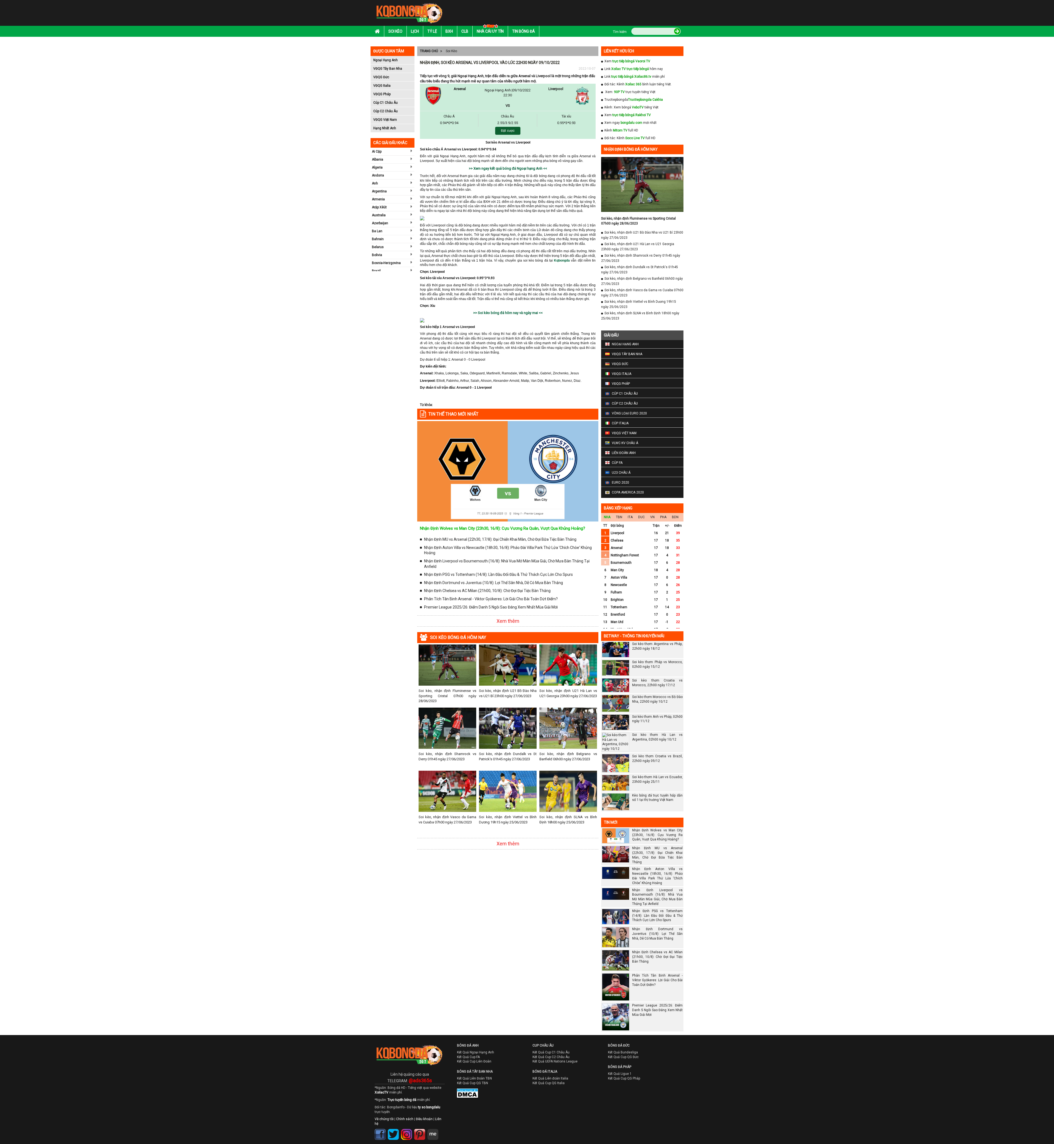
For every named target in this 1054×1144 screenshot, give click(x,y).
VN (652, 517)
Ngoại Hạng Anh (385, 60)
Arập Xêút (379, 207)
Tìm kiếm (620, 32)
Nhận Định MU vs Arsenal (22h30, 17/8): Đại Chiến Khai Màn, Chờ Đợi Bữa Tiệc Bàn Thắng (500, 539)
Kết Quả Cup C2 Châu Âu (551, 1057)
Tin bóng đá (523, 31)
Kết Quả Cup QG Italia (548, 1083)
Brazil (376, 271)
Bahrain (378, 239)
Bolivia (377, 255)
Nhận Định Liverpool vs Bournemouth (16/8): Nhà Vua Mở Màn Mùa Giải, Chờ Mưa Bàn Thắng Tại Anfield (507, 564)
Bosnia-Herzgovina (386, 263)
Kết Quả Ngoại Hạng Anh (475, 1052)
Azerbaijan (380, 223)
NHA (607, 517)
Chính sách (404, 1119)
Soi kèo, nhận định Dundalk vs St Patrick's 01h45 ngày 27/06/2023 (508, 756)
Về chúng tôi (384, 1119)
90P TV (619, 92)
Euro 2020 (620, 482)
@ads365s (420, 1080)
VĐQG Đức (381, 77)
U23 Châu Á (621, 473)
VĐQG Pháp (382, 94)
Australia (379, 215)
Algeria (377, 167)
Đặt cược (508, 131)
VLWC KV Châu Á (625, 443)
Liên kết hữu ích (619, 51)
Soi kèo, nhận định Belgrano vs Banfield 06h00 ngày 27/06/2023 (568, 756)
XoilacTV (381, 1092)
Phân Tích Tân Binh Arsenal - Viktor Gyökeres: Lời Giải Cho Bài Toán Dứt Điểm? (491, 599)
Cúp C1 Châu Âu (385, 103)
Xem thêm (508, 621)
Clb (464, 31)
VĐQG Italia (382, 86)
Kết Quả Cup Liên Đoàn (474, 1061)
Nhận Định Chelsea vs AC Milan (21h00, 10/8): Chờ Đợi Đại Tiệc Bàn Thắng (487, 590)
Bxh (449, 31)
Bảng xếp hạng (618, 508)
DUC (641, 517)
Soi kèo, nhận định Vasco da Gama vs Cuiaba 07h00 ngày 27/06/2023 (447, 819)
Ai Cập (377, 151)
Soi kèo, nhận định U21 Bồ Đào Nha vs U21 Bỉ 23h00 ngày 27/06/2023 (508, 693)
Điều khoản (424, 1119)
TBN (619, 517)
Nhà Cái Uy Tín (490, 31)
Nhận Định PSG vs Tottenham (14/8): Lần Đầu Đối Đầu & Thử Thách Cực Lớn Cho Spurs (498, 574)
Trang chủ (429, 51)
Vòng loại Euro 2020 (629, 413)
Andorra (378, 175)
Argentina (379, 191)
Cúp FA (617, 463)
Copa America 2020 (628, 492)
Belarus (378, 247)
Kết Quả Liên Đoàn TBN (474, 1078)
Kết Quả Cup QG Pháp (624, 1078)
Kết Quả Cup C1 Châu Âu (551, 1052)
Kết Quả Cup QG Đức (623, 1057)
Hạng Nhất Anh (384, 128)
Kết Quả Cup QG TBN (472, 1083)
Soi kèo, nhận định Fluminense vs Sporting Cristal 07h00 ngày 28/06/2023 (447, 696)
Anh (375, 183)
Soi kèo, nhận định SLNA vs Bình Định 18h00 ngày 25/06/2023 (568, 819)
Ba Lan (377, 231)
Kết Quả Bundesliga (623, 1052)
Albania (377, 159)
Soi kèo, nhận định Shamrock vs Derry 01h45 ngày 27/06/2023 (447, 756)
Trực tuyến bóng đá (402, 1100)
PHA (663, 517)
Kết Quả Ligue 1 (620, 1074)
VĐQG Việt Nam (385, 120)
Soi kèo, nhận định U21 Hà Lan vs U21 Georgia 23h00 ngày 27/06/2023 (568, 693)
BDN (675, 517)
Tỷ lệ (432, 31)
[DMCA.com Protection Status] (463, 1094)
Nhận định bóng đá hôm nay (631, 149)
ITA (630, 517)
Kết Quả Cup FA (468, 1057)
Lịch (415, 31)
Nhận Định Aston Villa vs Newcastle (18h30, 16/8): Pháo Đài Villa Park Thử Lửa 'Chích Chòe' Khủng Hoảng (508, 550)
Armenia (378, 199)
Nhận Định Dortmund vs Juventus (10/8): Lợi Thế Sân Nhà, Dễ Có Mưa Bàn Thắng (493, 583)
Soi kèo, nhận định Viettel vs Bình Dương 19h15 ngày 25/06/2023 (508, 819)
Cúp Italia (620, 423)
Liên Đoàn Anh (624, 453)
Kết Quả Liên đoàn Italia (550, 1078)
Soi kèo (395, 31)
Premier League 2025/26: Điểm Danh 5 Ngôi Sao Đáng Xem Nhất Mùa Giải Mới (491, 607)
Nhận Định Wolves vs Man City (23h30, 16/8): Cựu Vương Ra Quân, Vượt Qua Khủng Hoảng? (502, 528)
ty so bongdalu (429, 1107)
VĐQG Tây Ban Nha (387, 69)
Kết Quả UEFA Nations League (555, 1061)
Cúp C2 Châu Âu (385, 111)
